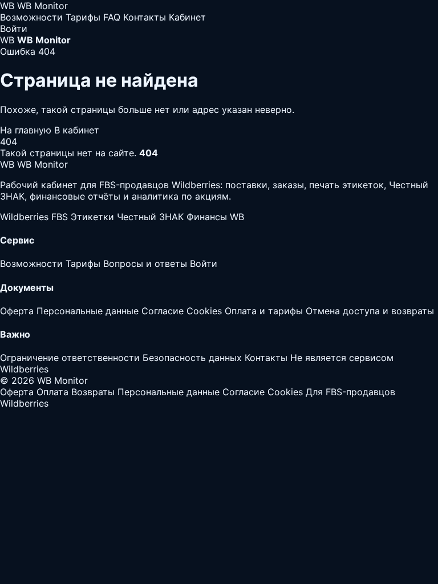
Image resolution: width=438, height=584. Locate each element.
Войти (13, 28)
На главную (27, 130)
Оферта (17, 311)
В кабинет (76, 130)
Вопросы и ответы (145, 263)
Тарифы (83, 17)
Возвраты (93, 392)
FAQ (111, 17)
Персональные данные (87, 311)
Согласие (162, 311)
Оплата (52, 392)
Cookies (204, 311)
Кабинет (187, 17)
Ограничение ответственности (70, 357)
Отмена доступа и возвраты (370, 311)
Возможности (31, 17)
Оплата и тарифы (264, 311)
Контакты (144, 17)
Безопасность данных (192, 357)
